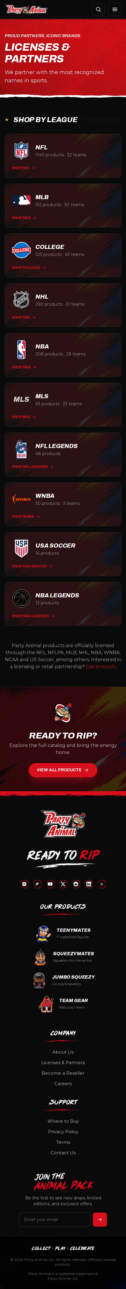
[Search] (98, 9)
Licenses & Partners (63, 1062)
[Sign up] (100, 1220)
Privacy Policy (63, 1131)
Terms (63, 1142)
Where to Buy (63, 1121)
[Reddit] (76, 884)
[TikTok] (37, 884)
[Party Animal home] (26, 9)
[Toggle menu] (114, 9)
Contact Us (63, 1152)
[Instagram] (24, 884)
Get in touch (100, 666)
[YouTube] (50, 884)
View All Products (59, 770)
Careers (63, 1083)
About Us (63, 1052)
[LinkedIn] (89, 884)
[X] (63, 884)
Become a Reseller (63, 1073)
